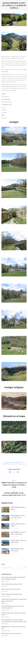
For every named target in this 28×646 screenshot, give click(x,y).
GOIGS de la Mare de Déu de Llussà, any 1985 (11, 584)
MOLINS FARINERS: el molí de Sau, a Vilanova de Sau (18, 516)
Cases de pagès (6, 15)
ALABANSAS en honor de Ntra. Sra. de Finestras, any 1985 (13, 627)
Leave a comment (22, 464)
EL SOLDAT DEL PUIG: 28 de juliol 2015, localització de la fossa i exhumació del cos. (13, 600)
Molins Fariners (6, 17)
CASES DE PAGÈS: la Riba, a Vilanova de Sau (17, 549)
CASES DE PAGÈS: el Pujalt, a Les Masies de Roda (18, 541)
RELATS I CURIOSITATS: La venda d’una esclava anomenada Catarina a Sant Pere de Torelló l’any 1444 (13, 620)
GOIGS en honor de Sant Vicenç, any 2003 (10, 589)
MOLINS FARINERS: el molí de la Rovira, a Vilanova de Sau (18, 533)
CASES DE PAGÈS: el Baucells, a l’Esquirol (18, 508)
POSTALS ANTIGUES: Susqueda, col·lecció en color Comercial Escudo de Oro (12, 607)
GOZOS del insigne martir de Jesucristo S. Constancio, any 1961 (13, 613)
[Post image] (5, 510)
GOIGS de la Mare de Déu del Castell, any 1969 (11, 594)
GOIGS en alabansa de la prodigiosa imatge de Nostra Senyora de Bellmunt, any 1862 (13, 578)
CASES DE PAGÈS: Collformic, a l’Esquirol (18, 524)
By (6, 464)
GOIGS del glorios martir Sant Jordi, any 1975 (11, 633)
